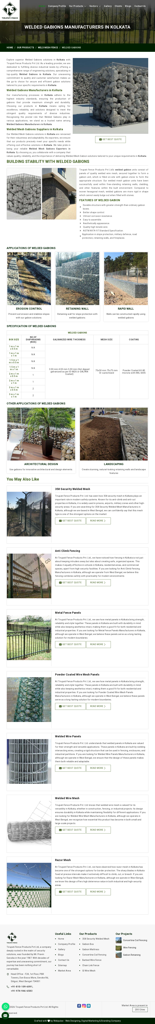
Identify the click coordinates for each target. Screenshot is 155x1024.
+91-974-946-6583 (21, 991)
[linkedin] (89, 1006)
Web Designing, (73, 1021)
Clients (118, 6)
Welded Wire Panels (68, 736)
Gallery (108, 6)
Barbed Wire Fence (92, 960)
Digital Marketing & (91, 1021)
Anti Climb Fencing (67, 550)
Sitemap (62, 965)
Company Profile (57, 6)
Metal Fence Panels (68, 612)
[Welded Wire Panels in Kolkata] (29, 761)
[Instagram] (84, 1006)
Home (42, 6)
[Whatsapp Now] (5, 1006)
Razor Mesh (63, 860)
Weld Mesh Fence (48, 47)
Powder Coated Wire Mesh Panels (77, 674)
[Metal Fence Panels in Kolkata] (29, 637)
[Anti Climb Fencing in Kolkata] (29, 576)
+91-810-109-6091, (22, 986)
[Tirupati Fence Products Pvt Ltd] (9, 10)
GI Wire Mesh (89, 970)
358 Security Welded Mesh (72, 489)
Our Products (76, 6)
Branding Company (111, 1021)
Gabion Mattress (90, 949)
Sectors (93, 6)
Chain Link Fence (90, 965)
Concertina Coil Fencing (94, 955)
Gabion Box (88, 944)
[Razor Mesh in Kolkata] (29, 885)
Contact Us (140, 6)
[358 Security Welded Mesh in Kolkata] (29, 514)
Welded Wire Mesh (67, 798)
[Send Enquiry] (5, 1015)
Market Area (64, 970)
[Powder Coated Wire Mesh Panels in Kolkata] (29, 699)
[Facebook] (79, 1006)
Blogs (128, 6)
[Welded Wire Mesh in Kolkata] (29, 823)
